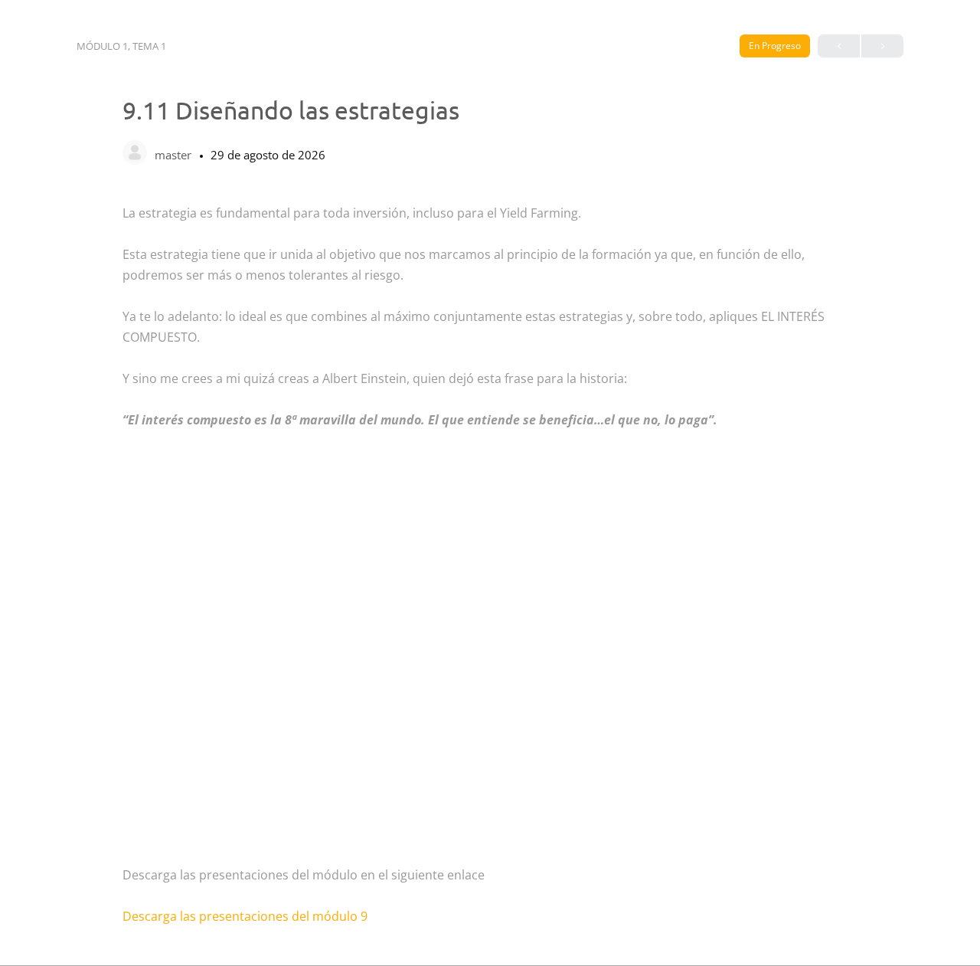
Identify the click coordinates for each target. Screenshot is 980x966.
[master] (134, 154)
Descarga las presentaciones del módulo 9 (245, 916)
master (174, 154)
